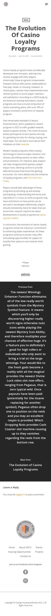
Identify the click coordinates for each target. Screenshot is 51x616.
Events (39, 547)
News (26, 20)
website (25, 144)
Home (12, 547)
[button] (46, 4)
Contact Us (25, 556)
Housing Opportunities (19, 551)
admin (13, 56)
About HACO (25, 547)
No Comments (36, 56)
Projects (39, 551)
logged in (20, 494)
